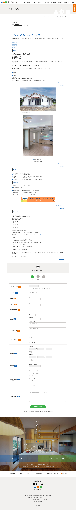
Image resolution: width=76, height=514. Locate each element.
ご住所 (12, 319)
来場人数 (13, 365)
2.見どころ (14, 42)
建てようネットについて (52, 473)
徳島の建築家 (53, 2)
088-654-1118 (39, 501)
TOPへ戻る (61, 85)
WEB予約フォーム (60, 82)
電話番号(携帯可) (15, 309)
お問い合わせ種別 (15, 286)
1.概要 (13, 40)
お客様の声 (72, 2)
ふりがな (13, 304)
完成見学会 (15, 22)
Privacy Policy (42, 411)
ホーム (24, 2)
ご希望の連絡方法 (15, 339)
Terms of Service (48, 411)
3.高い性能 (14, 44)
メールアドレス (14, 330)
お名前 (12, 298)
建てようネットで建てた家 (43, 2)
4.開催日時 (14, 45)
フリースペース (14, 396)
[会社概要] (38, 505)
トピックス (66, 2)
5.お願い (14, 47)
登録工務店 (60, 2)
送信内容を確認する (38, 406)
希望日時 (13, 353)
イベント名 (13, 292)
